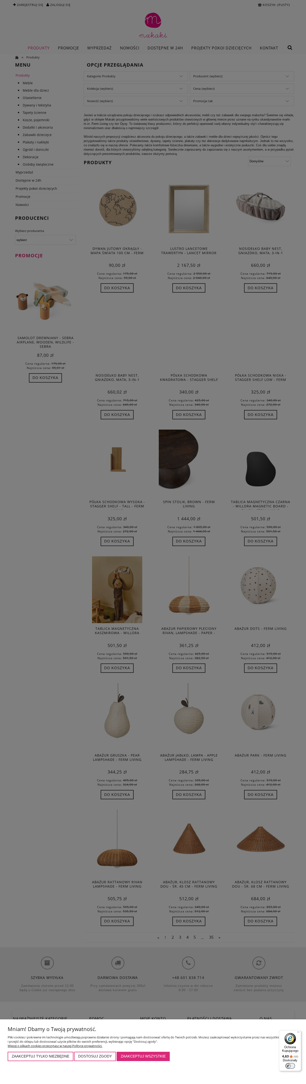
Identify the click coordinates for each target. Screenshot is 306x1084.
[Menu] (298, 1033)
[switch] (290, 1066)
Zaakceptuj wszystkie (143, 1056)
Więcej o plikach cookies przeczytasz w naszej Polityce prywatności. (55, 1046)
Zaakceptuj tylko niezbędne (40, 1056)
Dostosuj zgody (95, 1056)
